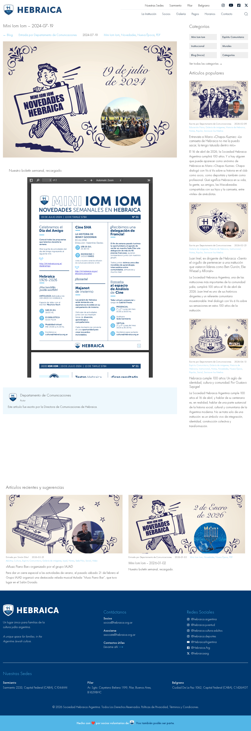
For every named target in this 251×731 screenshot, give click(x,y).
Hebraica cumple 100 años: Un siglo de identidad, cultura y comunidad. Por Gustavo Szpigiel (218, 382)
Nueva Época (146, 35)
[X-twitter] (246, 5)
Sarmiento (175, 5)
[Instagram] (223, 5)
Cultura (17, 560)
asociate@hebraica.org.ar (119, 635)
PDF (158, 35)
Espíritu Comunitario (198, 365)
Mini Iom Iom (112, 35)
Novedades (128, 35)
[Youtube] (231, 5)
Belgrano (204, 5)
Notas (192, 130)
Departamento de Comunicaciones (45, 395)
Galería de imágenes (215, 127)
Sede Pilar (79, 560)
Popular (199, 130)
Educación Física (197, 127)
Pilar (189, 5)
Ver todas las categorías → (205, 63)
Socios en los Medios (213, 130)
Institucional (235, 248)
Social (200, 372)
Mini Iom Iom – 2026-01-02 (147, 563)
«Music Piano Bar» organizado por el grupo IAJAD (39, 566)
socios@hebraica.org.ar (118, 622)
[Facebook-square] (239, 5)
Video (94, 560)
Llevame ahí (113, 647)
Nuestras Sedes (154, 5)
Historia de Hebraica (235, 127)
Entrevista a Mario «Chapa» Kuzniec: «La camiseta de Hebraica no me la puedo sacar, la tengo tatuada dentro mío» (215, 140)
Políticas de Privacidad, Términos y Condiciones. (170, 707)
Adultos (9, 560)
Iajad (65, 560)
